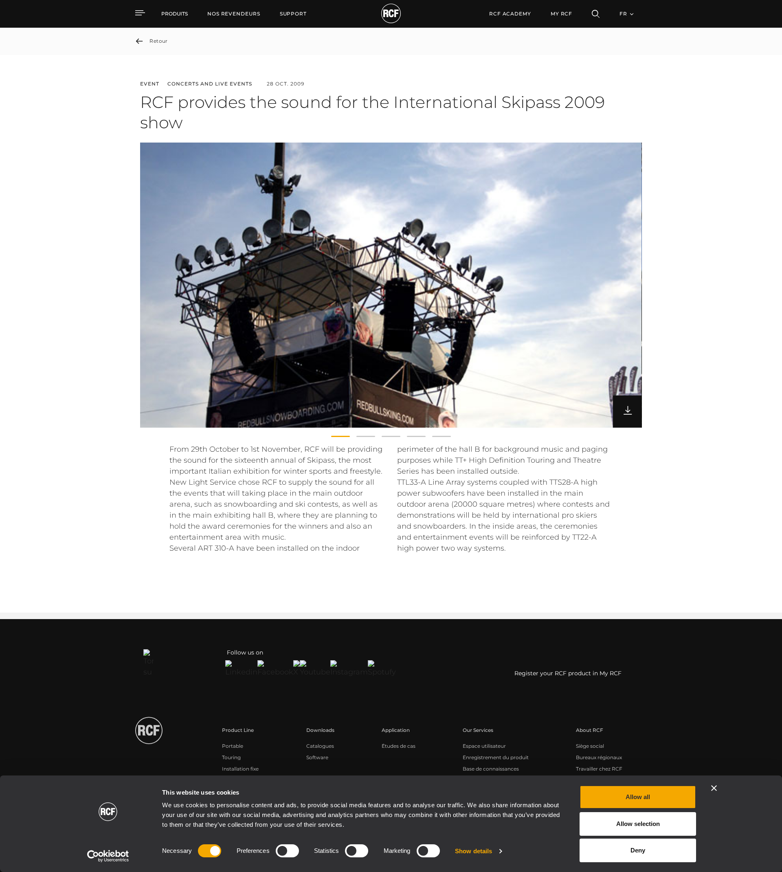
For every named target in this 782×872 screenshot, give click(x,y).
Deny (637, 850)
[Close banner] (714, 788)
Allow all (638, 796)
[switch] (287, 850)
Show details (473, 851)
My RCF (561, 14)
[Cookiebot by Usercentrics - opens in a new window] (108, 856)
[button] (340, 437)
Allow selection (638, 823)
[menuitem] (234, 14)
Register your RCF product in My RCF (568, 673)
